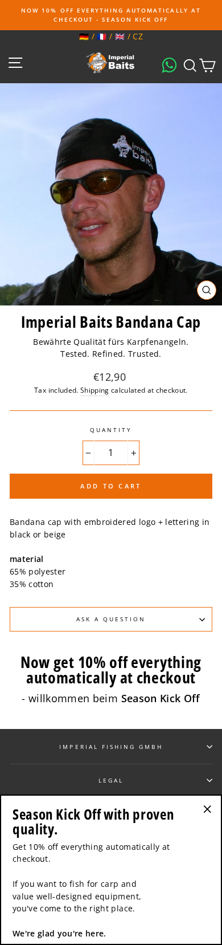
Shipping (94, 390)
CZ (138, 36)
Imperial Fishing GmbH (110, 747)
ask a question (111, 619)
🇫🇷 (101, 36)
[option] (111, 15)
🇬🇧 (120, 36)
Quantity (111, 430)
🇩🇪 (84, 36)
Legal (111, 780)
